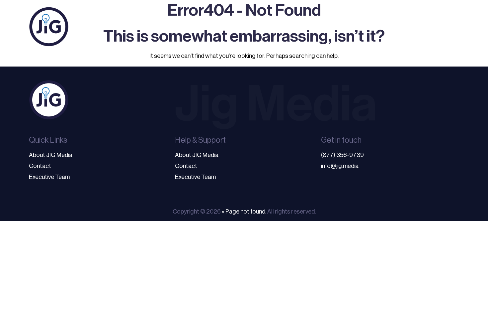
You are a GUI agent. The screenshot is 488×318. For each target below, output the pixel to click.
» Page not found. (244, 211)
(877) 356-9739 (342, 155)
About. (317, 26)
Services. (221, 26)
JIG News (439, 26)
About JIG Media (50, 155)
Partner (353, 26)
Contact (40, 166)
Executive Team (49, 177)
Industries (271, 26)
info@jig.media (340, 166)
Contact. (399, 26)
